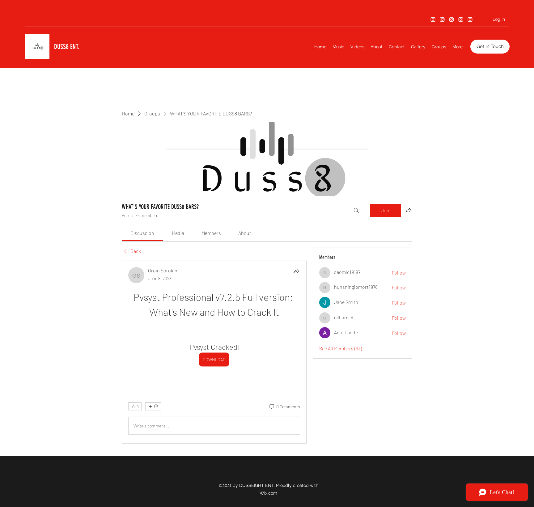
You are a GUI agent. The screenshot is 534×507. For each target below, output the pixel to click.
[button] (490, 47)
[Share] (296, 271)
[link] (142, 233)
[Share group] (408, 210)
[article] (214, 352)
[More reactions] (153, 406)
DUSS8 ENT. (66, 46)
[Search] (356, 210)
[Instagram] (433, 19)
